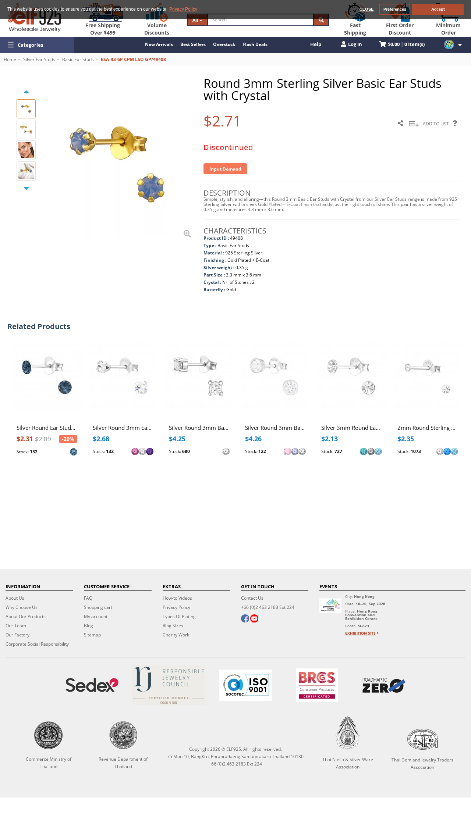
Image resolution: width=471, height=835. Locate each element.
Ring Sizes (173, 625)
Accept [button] (438, 9)
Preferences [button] (394, 9)
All (195, 20)
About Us (15, 598)
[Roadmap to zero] (384, 685)
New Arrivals (159, 44)
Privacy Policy (176, 607)
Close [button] (366, 9)
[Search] (321, 20)
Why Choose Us (22, 607)
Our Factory (17, 635)
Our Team (16, 625)
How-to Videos (177, 598)
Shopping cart (98, 607)
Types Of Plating (179, 616)
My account (95, 616)
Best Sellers (193, 44)
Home (10, 59)
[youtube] (254, 619)
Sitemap (92, 635)
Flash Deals (255, 44)
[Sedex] (92, 685)
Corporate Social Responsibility (37, 644)
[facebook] (245, 619)
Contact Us (252, 598)
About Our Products (26, 616)
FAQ (88, 598)
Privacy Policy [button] (183, 9)
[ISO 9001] (245, 685)
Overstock (224, 44)
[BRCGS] (317, 685)
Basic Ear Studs (78, 59)
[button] (37, 45)
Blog (88, 625)
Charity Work (176, 635)
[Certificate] (168, 685)
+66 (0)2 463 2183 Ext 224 (267, 607)
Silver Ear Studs (39, 59)
